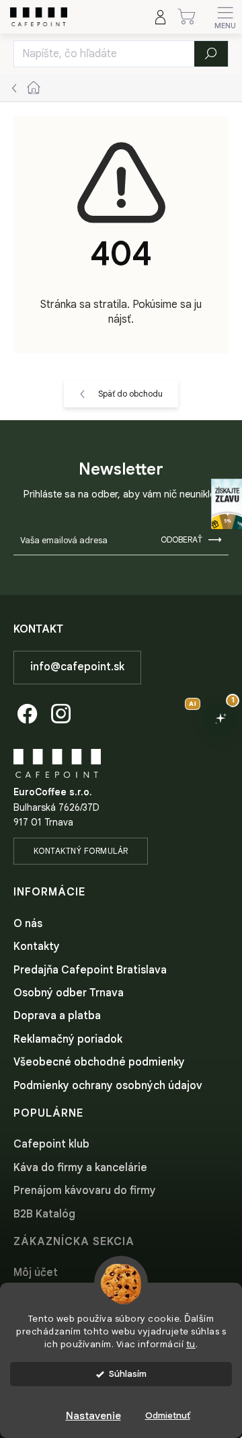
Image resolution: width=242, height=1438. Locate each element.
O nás (27, 923)
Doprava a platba (57, 1016)
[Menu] (225, 17)
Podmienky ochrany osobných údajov (107, 1085)
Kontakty (36, 946)
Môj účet (35, 1272)
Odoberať (181, 539)
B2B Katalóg (44, 1214)
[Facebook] (25, 711)
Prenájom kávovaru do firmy (84, 1190)
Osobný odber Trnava (68, 993)
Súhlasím (128, 1374)
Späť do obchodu (130, 394)
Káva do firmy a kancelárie (80, 1167)
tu (191, 1344)
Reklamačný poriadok (67, 1039)
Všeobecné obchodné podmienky (99, 1062)
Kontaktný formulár (81, 851)
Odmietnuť (167, 1415)
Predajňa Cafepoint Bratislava (90, 970)
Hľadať (211, 53)
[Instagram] (59, 711)
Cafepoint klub (51, 1144)
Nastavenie (93, 1416)
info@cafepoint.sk (77, 667)
